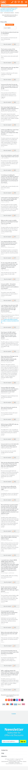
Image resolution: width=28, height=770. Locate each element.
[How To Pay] (14, 704)
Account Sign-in (11, 762)
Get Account (17, 762)
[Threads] (22, 700)
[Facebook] (17, 700)
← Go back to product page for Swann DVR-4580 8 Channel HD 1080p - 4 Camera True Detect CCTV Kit (8, 9)
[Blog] (6, 700)
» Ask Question (9, 24)
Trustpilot (14, 713)
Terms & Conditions (12, 761)
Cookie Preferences (4, 761)
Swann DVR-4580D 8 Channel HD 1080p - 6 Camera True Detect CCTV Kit (10, 321)
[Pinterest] (12, 700)
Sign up (23, 741)
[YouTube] (9, 700)
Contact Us (4, 750)
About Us (4, 756)
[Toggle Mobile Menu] (26, 2)
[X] (14, 700)
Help (2, 753)
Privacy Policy (19, 761)
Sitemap (24, 761)
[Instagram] (20, 700)
